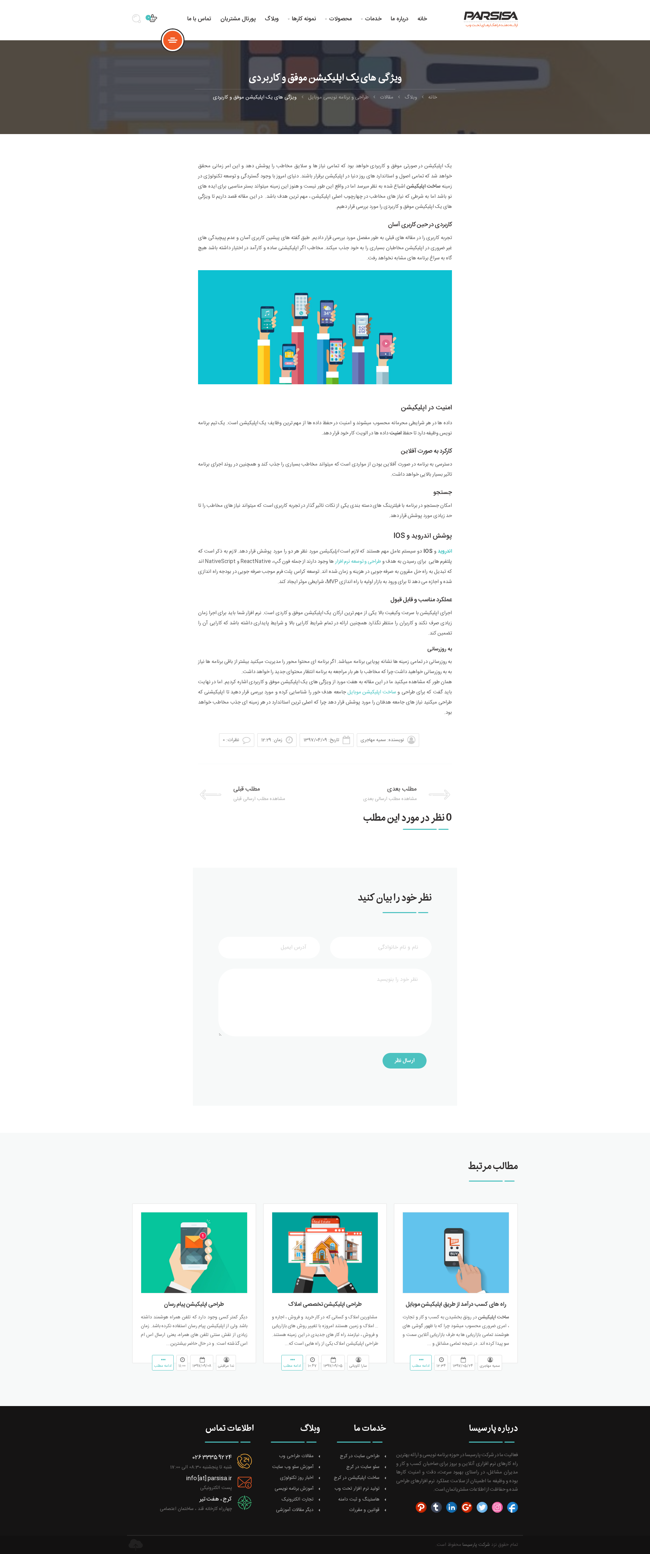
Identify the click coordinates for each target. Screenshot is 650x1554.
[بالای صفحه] (135, 1544)
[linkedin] (451, 1507)
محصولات (338, 19)
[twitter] (481, 1507)
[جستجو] (139, 21)
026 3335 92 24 (212, 1457)
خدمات (371, 19)
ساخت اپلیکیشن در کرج (357, 1478)
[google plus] (466, 1507)
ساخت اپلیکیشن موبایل (371, 692)
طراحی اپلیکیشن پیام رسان (194, 1304)
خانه (422, 19)
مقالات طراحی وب (296, 1456)
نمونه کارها (302, 19)
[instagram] (496, 1507)
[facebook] (511, 1507)
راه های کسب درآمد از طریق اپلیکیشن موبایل (456, 1304)
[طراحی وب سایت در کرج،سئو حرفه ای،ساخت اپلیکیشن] (488, 18)
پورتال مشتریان (238, 19)
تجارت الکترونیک (297, 1500)
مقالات (386, 97)
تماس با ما (199, 19)
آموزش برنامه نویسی (294, 1489)
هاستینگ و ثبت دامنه (359, 1500)
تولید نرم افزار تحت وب (357, 1489)
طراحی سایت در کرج (360, 1456)
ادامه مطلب (421, 1366)
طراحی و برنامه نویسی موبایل (338, 97)
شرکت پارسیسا (476, 1545)
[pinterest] (421, 1507)
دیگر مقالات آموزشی (294, 1510)
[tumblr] (435, 1507)
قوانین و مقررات (364, 1510)
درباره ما (399, 19)
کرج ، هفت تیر (215, 1499)
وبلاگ (272, 19)
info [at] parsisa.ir (209, 1478)
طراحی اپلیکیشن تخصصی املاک (325, 1304)
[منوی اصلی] (172, 40)
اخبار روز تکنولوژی (296, 1478)
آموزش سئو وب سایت (292, 1467)
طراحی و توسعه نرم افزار (358, 561)
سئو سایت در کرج (363, 1467)
